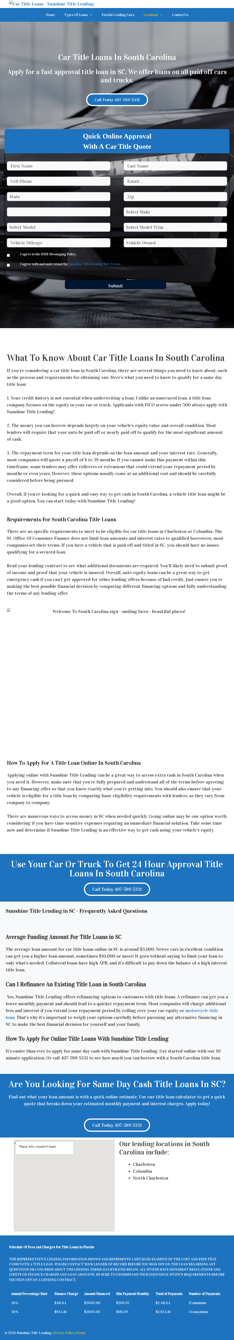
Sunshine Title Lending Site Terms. (95, 264)
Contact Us (180, 15)
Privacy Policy (63, 1333)
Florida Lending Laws (118, 15)
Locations (151, 15)
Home (50, 15)
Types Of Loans (76, 15)
